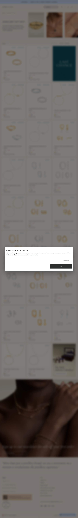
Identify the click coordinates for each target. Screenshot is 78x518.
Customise (66, 260)
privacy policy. (34, 255)
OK (61, 266)
